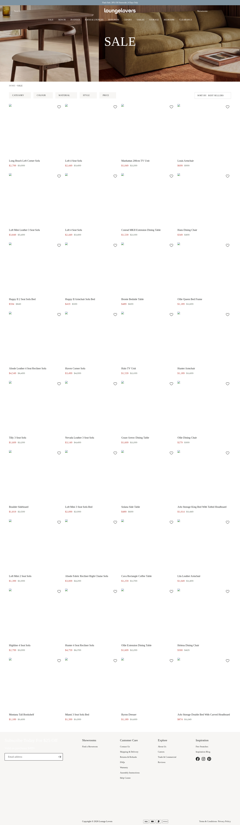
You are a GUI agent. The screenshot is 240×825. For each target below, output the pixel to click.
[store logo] (120, 11)
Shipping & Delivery (129, 752)
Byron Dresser (128, 714)
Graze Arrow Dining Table (135, 437)
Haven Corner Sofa (75, 368)
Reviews (161, 762)
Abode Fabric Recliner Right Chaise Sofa (86, 576)
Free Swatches (202, 746)
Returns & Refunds (128, 757)
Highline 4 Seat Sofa (19, 645)
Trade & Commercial (167, 757)
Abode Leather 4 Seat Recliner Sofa (27, 368)
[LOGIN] (213, 11)
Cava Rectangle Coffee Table (136, 576)
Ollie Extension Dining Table (136, 645)
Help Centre (125, 778)
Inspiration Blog (203, 752)
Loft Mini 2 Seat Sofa (20, 576)
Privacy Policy (224, 821)
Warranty (124, 767)
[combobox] (33, 11)
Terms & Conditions (208, 821)
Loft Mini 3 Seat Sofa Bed (78, 506)
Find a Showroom (90, 746)
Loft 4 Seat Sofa (73, 160)
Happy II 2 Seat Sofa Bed (22, 299)
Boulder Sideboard (18, 506)
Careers (161, 752)
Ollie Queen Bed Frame (189, 299)
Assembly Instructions (130, 772)
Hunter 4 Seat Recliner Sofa (79, 645)
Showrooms (202, 11)
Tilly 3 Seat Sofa (17, 437)
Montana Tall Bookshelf (21, 714)
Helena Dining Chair (188, 645)
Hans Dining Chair (187, 230)
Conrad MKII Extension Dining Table (141, 230)
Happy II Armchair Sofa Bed (80, 299)
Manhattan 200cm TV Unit (135, 160)
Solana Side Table (130, 506)
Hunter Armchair (186, 368)
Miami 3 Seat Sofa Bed (77, 714)
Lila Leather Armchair (188, 576)
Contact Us (125, 746)
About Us (162, 746)
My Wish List (221, 11)
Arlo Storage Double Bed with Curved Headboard (203, 714)
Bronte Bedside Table (132, 299)
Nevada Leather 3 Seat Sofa (79, 437)
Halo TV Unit (128, 368)
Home (12, 85)
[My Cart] (229, 11)
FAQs (122, 762)
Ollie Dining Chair (187, 437)
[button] (59, 106)
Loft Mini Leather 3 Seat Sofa (24, 230)
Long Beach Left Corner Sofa (24, 160)
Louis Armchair (185, 160)
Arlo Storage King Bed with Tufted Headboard (201, 506)
